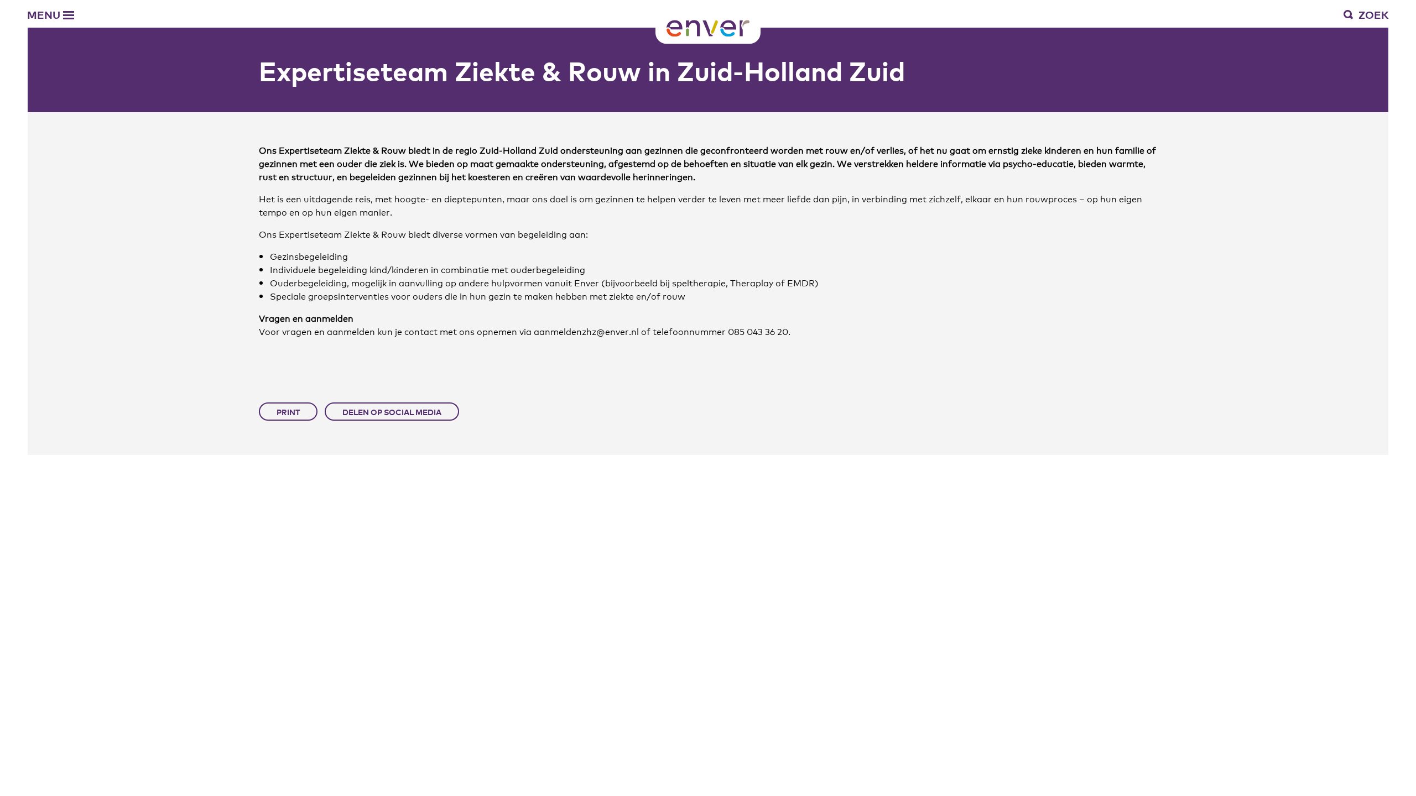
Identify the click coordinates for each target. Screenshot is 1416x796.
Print (288, 411)
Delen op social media (391, 411)
